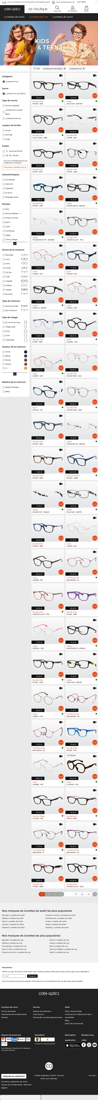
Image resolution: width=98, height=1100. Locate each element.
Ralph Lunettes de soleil (56, 924)
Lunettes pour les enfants (15, 94)
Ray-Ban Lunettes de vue (12, 940)
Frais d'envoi (38, 1014)
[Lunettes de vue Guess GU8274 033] (48, 697)
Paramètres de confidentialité (14, 1014)
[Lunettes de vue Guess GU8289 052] (48, 561)
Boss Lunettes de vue (59, 946)
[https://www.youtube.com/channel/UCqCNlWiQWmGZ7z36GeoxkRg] (94, 1045)
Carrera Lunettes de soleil (13, 924)
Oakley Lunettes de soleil (12, 918)
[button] (12, 9)
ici (16, 981)
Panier (86, 11)
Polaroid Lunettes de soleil (13, 927)
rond (7, 331)
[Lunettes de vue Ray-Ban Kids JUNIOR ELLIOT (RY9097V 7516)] (48, 595)
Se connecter (72, 11)
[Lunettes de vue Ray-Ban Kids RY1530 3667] (48, 187)
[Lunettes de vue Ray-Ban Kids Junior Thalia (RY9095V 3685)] (48, 119)
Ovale (7, 277)
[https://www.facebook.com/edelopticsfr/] (84, 1045)
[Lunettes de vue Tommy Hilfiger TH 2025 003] (48, 799)
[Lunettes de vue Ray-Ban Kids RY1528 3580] (48, 867)
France (83, 2)
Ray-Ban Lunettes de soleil (13, 915)
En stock (8, 193)
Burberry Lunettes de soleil (57, 927)
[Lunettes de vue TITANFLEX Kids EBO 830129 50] (48, 731)
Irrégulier (8, 281)
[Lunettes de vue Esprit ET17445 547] (48, 391)
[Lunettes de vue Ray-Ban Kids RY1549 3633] (48, 85)
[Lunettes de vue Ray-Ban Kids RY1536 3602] (48, 459)
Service (36, 1007)
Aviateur (8, 285)
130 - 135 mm (12, 155)
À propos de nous (9, 1007)
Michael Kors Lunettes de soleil (59, 918)
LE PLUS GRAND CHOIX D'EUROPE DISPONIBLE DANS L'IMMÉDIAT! (28, 3)
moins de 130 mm (14, 151)
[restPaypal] (21, 1039)
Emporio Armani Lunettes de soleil (60, 915)
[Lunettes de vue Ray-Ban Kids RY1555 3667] (48, 425)
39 (89, 894)
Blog (67, 1020)
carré (7, 335)
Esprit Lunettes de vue (59, 952)
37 (76, 894)
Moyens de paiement (42, 1011)
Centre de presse (8, 1011)
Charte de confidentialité (11, 1085)
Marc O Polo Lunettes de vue (14, 949)
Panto (7, 264)
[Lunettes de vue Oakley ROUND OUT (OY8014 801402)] (48, 493)
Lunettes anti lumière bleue (13, 112)
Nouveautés (10, 180)
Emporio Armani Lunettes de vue (16, 952)
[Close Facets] (15, 69)
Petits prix (9, 184)
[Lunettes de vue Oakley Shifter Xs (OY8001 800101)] (48, 289)
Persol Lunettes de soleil (12, 921)
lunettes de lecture (13, 118)
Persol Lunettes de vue (59, 940)
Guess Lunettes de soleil (56, 921)
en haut (92, 1075)
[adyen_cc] (3, 1039)
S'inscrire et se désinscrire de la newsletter (78, 1015)
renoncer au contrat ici (13, 1076)
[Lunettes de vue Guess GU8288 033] (48, 765)
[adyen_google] (4, 1044)
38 (82, 894)
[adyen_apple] (28, 1039)
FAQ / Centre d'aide (73, 1011)
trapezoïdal (9, 340)
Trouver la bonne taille (15, 167)
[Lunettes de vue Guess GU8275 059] (48, 357)
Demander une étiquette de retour (48, 1017)
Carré (7, 259)
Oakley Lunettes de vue (12, 943)
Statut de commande (74, 1023)
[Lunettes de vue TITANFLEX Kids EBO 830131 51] (48, 833)
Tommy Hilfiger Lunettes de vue (63, 949)
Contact (4, 1017)
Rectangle (9, 255)
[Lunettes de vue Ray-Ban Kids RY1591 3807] (48, 323)
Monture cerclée (11, 306)
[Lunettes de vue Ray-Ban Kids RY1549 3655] (48, 527)
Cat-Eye (8, 272)
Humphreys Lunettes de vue (14, 946)
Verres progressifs (12, 106)
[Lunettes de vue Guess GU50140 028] (48, 629)
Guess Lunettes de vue (59, 943)
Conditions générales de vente (14, 1082)
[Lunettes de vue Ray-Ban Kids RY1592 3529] (48, 663)
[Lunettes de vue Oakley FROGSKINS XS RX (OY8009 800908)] (48, 221)
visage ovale (10, 327)
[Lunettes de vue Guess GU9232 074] (48, 255)
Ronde (7, 268)
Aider (67, 1007)
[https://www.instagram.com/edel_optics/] (89, 1045)
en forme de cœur (12, 322)
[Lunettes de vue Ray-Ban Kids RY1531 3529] (48, 153)
